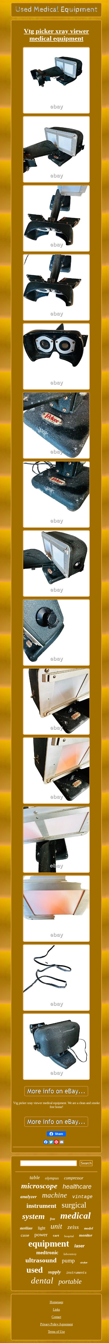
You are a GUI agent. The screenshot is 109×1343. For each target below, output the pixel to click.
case (25, 1235)
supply (54, 1272)
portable (70, 1281)
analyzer (28, 1196)
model (88, 1228)
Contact (56, 1317)
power (41, 1234)
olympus (52, 1178)
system (33, 1216)
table (35, 1177)
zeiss (73, 1227)
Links (56, 1309)
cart (56, 1235)
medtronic (47, 1252)
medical (75, 1215)
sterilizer (26, 1228)
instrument (41, 1205)
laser (79, 1245)
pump (68, 1260)
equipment (48, 1243)
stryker (84, 1262)
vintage (82, 1196)
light (41, 1228)
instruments (76, 1273)
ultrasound (41, 1260)
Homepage (56, 1302)
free (52, 1219)
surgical (74, 1204)
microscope (39, 1186)
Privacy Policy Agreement (56, 1324)
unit (56, 1226)
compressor (73, 1178)
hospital (69, 1236)
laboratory (69, 1254)
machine (54, 1195)
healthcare (77, 1186)
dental (42, 1280)
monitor (85, 1235)
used (34, 1270)
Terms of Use (56, 1332)
